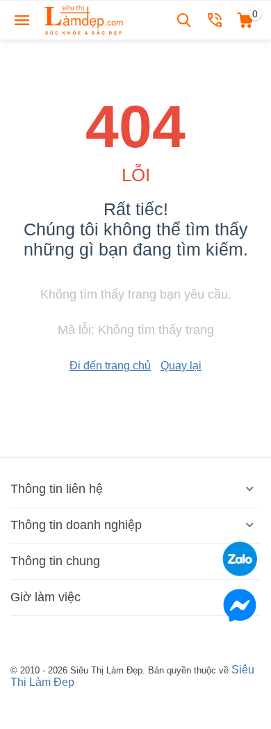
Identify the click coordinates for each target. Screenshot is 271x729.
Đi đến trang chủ (110, 365)
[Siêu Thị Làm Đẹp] (84, 19)
